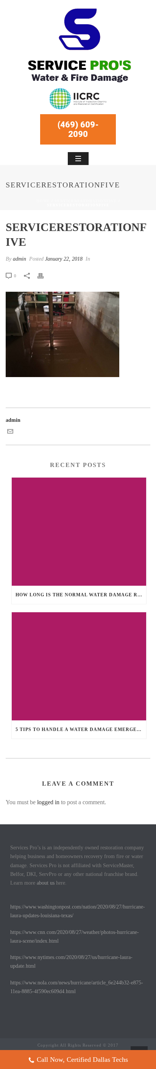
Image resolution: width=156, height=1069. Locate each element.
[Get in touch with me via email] (10, 432)
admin (19, 259)
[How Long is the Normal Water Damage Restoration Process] (79, 532)
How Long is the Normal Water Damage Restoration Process (81, 594)
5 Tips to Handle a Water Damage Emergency (81, 729)
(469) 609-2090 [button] (78, 129)
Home (43, 201)
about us (46, 883)
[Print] (44, 275)
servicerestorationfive (86, 201)
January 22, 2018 (64, 259)
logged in (48, 802)
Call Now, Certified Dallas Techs (82, 1059)
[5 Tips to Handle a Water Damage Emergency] (79, 666)
